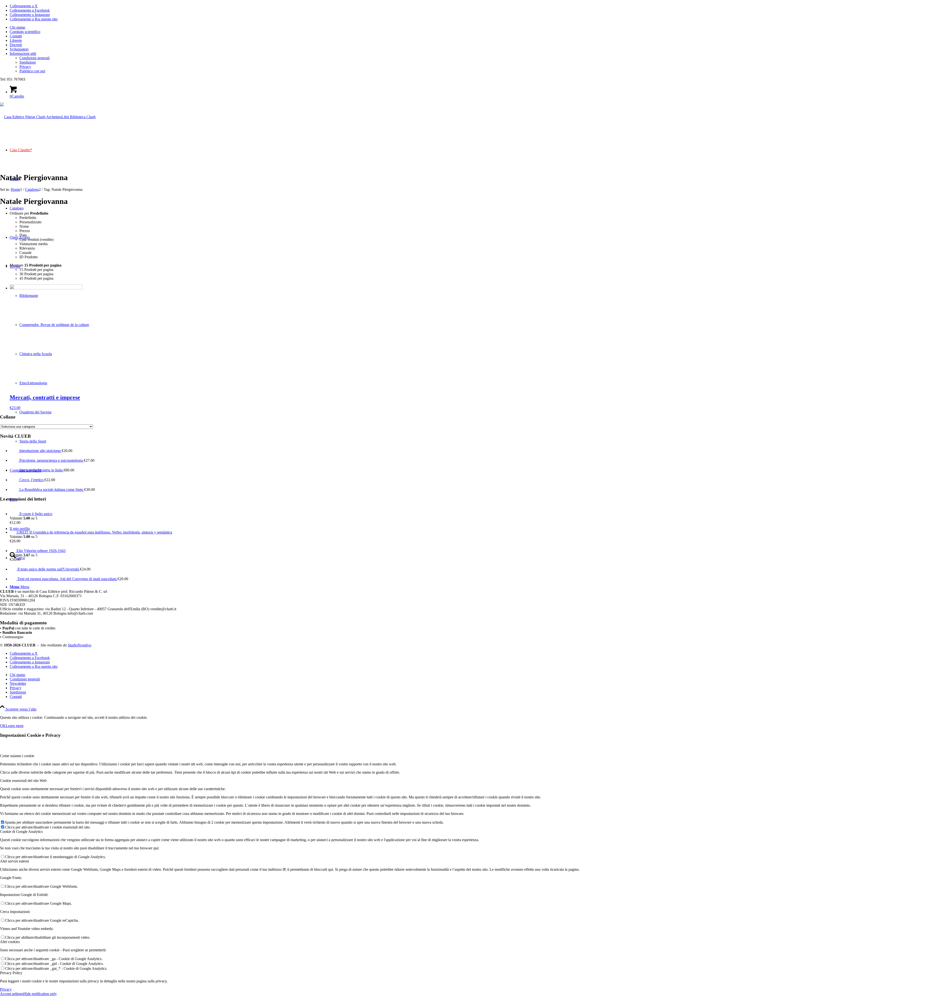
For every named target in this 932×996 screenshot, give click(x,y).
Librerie (16, 40)
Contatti (16, 36)
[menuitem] (471, 27)
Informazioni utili (23, 53)
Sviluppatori (19, 49)
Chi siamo (17, 27)
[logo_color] (48, 117)
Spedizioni (27, 62)
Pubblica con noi (32, 71)
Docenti (16, 45)
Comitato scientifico (25, 32)
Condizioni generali (34, 58)
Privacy (25, 67)
